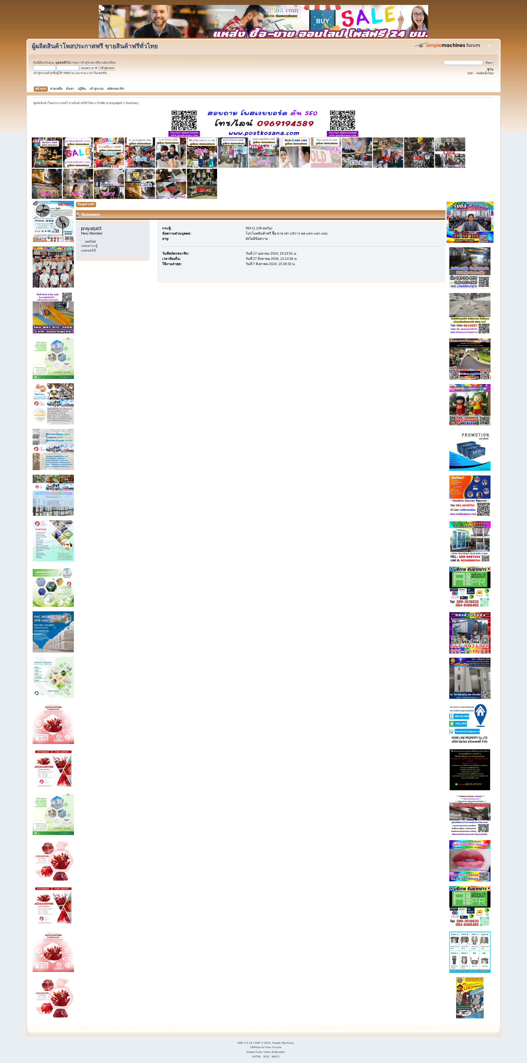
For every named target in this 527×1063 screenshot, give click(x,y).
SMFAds (255, 1047)
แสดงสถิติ (88, 250)
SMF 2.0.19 (244, 1042)
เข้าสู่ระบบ (87, 62)
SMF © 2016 (263, 1042)
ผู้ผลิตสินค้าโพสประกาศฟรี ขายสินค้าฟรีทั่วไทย (95, 46)
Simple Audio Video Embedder (265, 1051)
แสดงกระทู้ (89, 246)
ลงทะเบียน (109, 62)
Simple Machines (283, 1042)
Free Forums (273, 1047)
